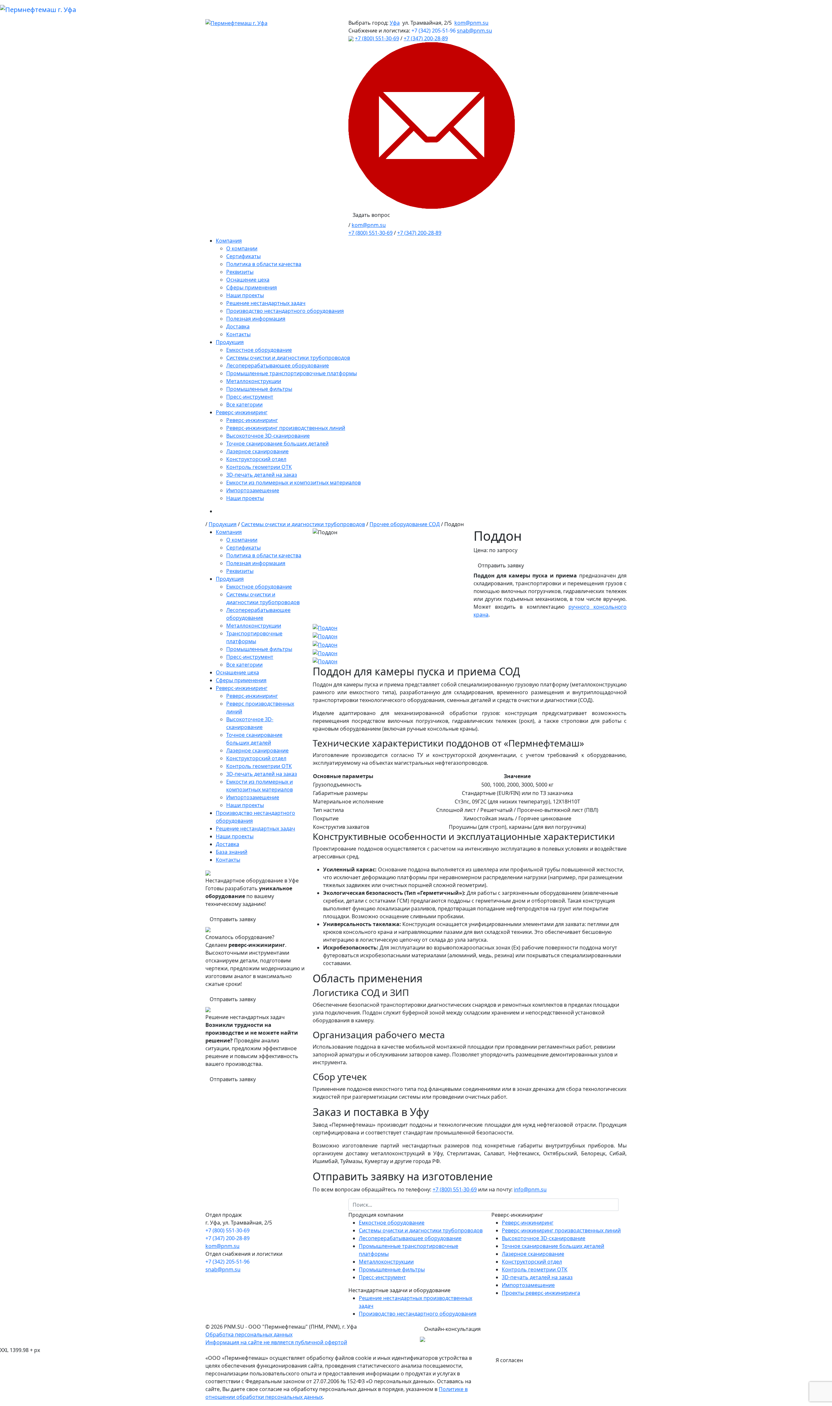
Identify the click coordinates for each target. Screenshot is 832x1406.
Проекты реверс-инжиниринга (541, 1292)
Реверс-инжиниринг (241, 412)
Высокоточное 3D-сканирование (268, 435)
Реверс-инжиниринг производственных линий (285, 427)
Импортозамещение (252, 490)
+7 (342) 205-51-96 (433, 30)
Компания (229, 240)
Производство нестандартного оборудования (285, 310)
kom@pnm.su (471, 22)
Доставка (238, 326)
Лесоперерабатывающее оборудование (277, 365)
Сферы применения (251, 287)
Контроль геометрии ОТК (259, 467)
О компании (241, 248)
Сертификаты (243, 256)
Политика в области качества (263, 264)
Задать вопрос (371, 215)
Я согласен (509, 1360)
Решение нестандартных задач (266, 303)
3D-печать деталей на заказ (261, 474)
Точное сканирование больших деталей (277, 443)
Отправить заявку (233, 919)
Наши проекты (245, 295)
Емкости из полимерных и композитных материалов (293, 482)
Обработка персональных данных (248, 1334)
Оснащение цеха (247, 279)
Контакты (238, 334)
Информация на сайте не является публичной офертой (276, 1342)
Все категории (244, 404)
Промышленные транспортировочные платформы (291, 373)
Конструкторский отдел (256, 459)
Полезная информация (255, 318)
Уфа (395, 22)
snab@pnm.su (474, 30)
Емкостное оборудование (259, 349)
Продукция (230, 342)
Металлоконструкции (253, 381)
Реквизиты (240, 271)
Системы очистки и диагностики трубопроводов (288, 357)
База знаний (231, 852)
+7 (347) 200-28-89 (426, 38)
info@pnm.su (530, 1189)
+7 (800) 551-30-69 (377, 38)
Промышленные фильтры (259, 388)
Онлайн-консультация (452, 1329)
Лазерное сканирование (257, 451)
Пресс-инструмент (249, 396)
